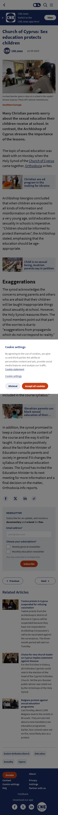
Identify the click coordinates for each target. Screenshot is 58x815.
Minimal (12, 386)
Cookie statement (14, 369)
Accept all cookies (35, 386)
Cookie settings (13, 376)
